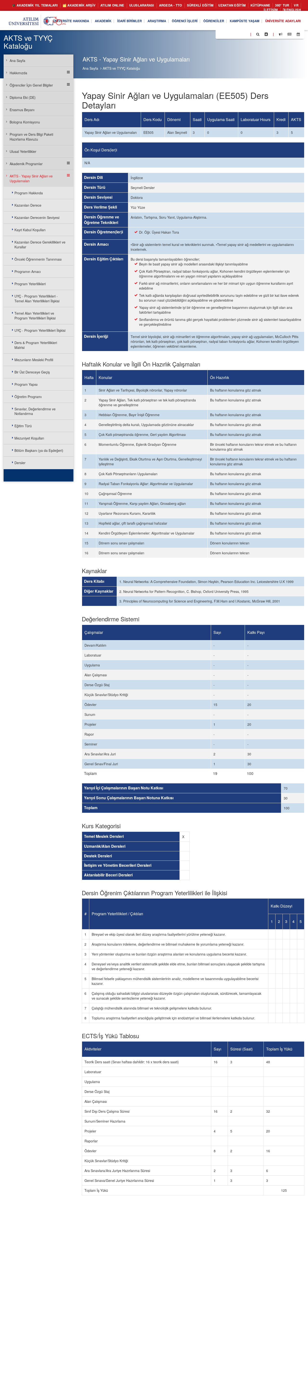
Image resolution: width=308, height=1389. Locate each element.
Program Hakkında (28, 192)
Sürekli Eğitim (200, 5)
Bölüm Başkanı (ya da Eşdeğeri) (38, 450)
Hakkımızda (18, 72)
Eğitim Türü (23, 425)
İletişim (271, 9)
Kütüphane (260, 5)
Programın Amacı (27, 271)
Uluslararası (141, 5)
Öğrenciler (213, 21)
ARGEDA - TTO (170, 5)
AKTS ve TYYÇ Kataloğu (121, 68)
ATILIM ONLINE (112, 5)
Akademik (103, 21)
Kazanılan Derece (27, 205)
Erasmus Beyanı (22, 109)
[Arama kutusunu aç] (258, 34)
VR (296, 5)
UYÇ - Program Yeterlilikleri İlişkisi (39, 330)
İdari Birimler (129, 21)
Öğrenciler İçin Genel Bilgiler (31, 85)
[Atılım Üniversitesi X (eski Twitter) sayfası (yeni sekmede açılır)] (226, 34)
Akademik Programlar (26, 163)
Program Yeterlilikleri (30, 283)
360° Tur (282, 5)
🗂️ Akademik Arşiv (79, 5)
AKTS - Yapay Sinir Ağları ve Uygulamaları (31, 178)
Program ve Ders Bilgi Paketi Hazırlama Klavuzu (31, 137)
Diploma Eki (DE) (23, 97)
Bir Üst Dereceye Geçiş (32, 372)
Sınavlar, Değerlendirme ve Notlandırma (35, 411)
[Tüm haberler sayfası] (289, 34)
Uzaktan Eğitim (232, 5)
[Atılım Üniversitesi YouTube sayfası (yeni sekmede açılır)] (245, 34)
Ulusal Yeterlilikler (23, 151)
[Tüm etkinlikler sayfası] (298, 34)
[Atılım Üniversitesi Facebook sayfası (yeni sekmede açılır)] (221, 34)
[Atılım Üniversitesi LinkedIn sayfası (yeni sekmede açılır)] (232, 34)
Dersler (20, 462)
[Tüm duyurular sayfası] (280, 34)
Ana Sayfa (90, 68)
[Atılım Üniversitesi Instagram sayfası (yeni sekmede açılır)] (238, 34)
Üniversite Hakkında (71, 21)
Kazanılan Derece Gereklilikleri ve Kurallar (39, 244)
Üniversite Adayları (283, 21)
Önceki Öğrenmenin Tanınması (38, 259)
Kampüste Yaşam (244, 21)
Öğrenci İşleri (185, 21)
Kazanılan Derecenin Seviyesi (36, 217)
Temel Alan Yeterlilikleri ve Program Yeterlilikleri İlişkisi (35, 315)
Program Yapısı (26, 384)
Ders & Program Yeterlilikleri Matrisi (35, 345)
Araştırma (157, 21)
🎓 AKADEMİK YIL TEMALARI (35, 5)
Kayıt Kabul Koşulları (29, 229)
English (293, 9)
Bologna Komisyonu (25, 122)
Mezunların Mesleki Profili (33, 359)
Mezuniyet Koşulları (29, 438)
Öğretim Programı (28, 396)
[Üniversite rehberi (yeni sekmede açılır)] (266, 34)
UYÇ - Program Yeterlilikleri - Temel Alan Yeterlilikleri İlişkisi (36, 298)
